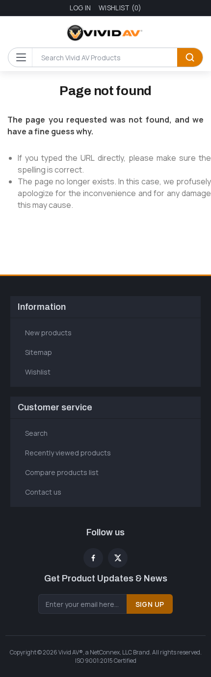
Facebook (93, 558)
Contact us (43, 492)
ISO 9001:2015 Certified (105, 660)
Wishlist (38, 371)
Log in (80, 7)
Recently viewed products (68, 452)
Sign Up (149, 604)
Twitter (118, 558)
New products (48, 332)
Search (190, 57)
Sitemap (38, 352)
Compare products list (62, 472)
